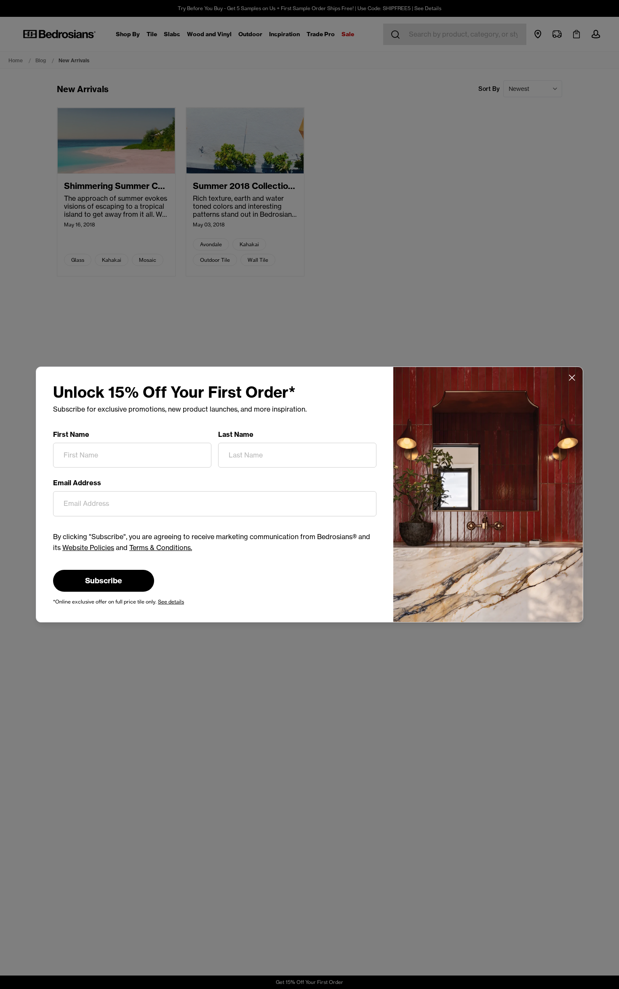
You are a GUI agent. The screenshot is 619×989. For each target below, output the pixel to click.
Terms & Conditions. (160, 547)
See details (171, 601)
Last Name (235, 434)
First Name (71, 434)
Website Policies (88, 547)
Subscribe (103, 580)
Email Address (77, 483)
